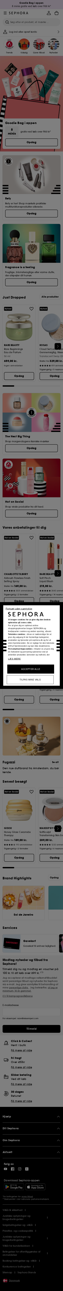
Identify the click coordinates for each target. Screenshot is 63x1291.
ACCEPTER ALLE (30, 669)
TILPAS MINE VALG (30, 679)
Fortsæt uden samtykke (19, 608)
